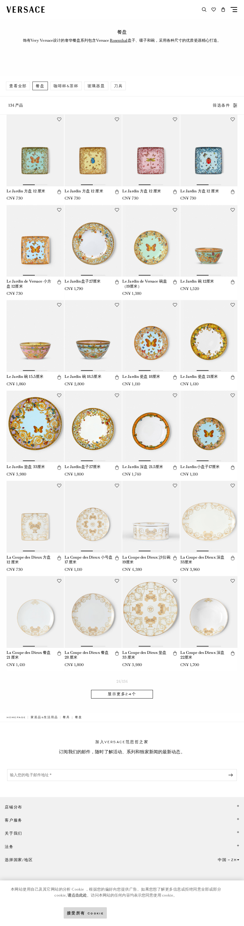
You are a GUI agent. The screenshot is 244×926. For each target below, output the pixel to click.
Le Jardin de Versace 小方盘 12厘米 (29, 284)
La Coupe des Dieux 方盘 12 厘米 (29, 560)
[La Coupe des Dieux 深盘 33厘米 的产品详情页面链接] (209, 517)
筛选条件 (221, 105)
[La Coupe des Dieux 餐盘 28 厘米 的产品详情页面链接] (93, 612)
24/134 (122, 681)
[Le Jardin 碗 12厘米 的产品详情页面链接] (209, 241)
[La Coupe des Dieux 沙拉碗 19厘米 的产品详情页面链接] (151, 517)
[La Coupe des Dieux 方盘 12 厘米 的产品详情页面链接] (35, 517)
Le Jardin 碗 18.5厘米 (83, 376)
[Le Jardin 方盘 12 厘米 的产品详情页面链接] (35, 150)
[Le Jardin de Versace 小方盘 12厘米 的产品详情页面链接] (35, 241)
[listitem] (18, 86)
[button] (223, 9)
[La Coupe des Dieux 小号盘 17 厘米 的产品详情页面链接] (93, 517)
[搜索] (204, 9)
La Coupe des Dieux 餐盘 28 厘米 (87, 655)
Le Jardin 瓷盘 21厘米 (199, 376)
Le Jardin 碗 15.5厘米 (25, 376)
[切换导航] (233, 9)
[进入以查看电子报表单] (232, 775)
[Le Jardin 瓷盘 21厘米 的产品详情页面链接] (209, 336)
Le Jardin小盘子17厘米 (200, 466)
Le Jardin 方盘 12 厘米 (26, 191)
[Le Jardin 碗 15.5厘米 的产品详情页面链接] (35, 336)
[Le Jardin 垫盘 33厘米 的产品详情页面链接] (35, 426)
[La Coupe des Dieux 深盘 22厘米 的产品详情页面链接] (209, 612)
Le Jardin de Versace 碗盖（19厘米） (144, 284)
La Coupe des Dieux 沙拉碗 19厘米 (146, 560)
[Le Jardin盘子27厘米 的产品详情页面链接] (93, 241)
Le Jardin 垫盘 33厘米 (26, 466)
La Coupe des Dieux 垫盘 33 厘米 (144, 655)
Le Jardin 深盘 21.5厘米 (142, 466)
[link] (16, 717)
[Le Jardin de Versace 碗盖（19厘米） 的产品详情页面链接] (151, 241)
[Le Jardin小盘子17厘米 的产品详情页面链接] (209, 426)
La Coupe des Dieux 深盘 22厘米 (202, 655)
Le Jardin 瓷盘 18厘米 (141, 376)
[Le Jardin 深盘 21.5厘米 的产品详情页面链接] (151, 426)
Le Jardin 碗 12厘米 (197, 281)
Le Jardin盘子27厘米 (83, 281)
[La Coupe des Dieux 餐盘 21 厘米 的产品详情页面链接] (35, 612)
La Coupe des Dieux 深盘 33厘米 (202, 560)
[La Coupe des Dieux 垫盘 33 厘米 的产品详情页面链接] (151, 612)
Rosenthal (118, 40)
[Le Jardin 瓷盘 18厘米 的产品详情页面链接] (151, 336)
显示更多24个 (122, 694)
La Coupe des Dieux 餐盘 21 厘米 (29, 655)
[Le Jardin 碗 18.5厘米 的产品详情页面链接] (93, 336)
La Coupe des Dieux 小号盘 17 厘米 (89, 560)
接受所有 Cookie (85, 913)
